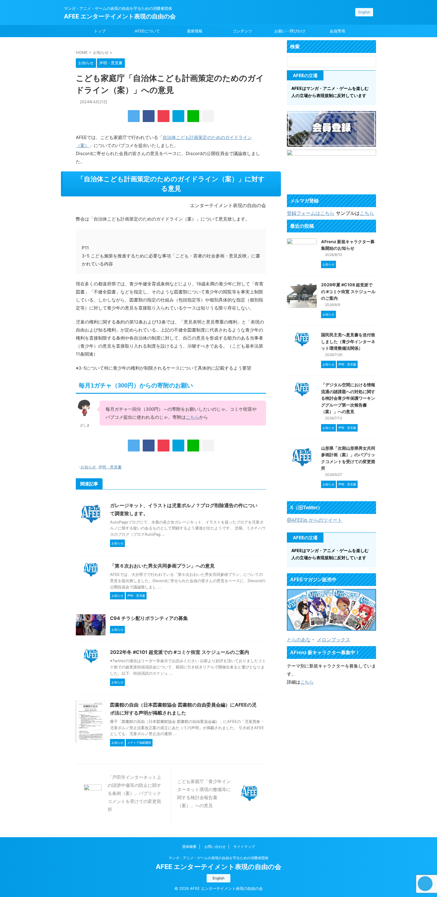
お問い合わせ (215, 846)
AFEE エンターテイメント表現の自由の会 (120, 16)
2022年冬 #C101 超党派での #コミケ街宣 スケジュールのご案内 (179, 652)
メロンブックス (333, 640)
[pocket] (163, 116)
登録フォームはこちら (310, 213)
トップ (100, 31)
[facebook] (149, 116)
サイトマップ (244, 846)
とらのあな (299, 640)
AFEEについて (147, 31)
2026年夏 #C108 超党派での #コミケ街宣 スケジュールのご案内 (348, 291)
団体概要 (189, 846)
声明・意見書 (110, 467)
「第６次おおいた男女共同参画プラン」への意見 (162, 566)
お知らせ (88, 467)
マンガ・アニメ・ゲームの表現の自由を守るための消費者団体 (218, 858)
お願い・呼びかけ (289, 31)
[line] (193, 116)
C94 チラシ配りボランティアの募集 (149, 618)
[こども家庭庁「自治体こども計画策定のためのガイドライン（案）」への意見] (178, 116)
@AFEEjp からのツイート (314, 520)
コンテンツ (242, 31)
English (364, 12)
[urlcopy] (208, 116)
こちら (192, 417)
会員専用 (337, 31)
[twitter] (134, 116)
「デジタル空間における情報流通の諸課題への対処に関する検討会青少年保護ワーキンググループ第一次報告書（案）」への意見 (348, 398)
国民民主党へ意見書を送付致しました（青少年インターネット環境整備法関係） (348, 341)
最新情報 (194, 31)
